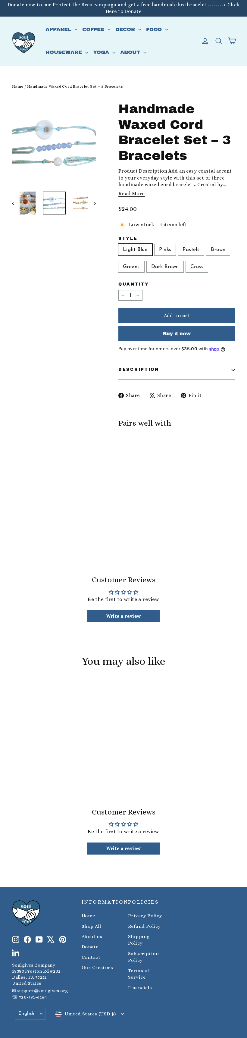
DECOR (126, 29)
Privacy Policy (145, 915)
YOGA (102, 52)
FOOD (155, 29)
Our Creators (97, 967)
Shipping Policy (138, 940)
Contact (91, 957)
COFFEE (94, 29)
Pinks (165, 249)
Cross (196, 266)
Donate (90, 946)
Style (128, 238)
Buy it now (177, 333)
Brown (218, 249)
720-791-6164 (33, 997)
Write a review (123, 616)
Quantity (133, 284)
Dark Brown (165, 266)
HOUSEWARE (64, 52)
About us (92, 936)
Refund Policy (144, 926)
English (26, 1013)
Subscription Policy (143, 957)
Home (17, 86)
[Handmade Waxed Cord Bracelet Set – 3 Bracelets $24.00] (133, 469)
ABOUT (131, 52)
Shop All (91, 926)
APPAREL (59, 29)
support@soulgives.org (42, 990)
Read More (131, 193)
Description (138, 369)
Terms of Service (138, 974)
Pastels (191, 249)
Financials (140, 987)
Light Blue (135, 249)
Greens (131, 266)
